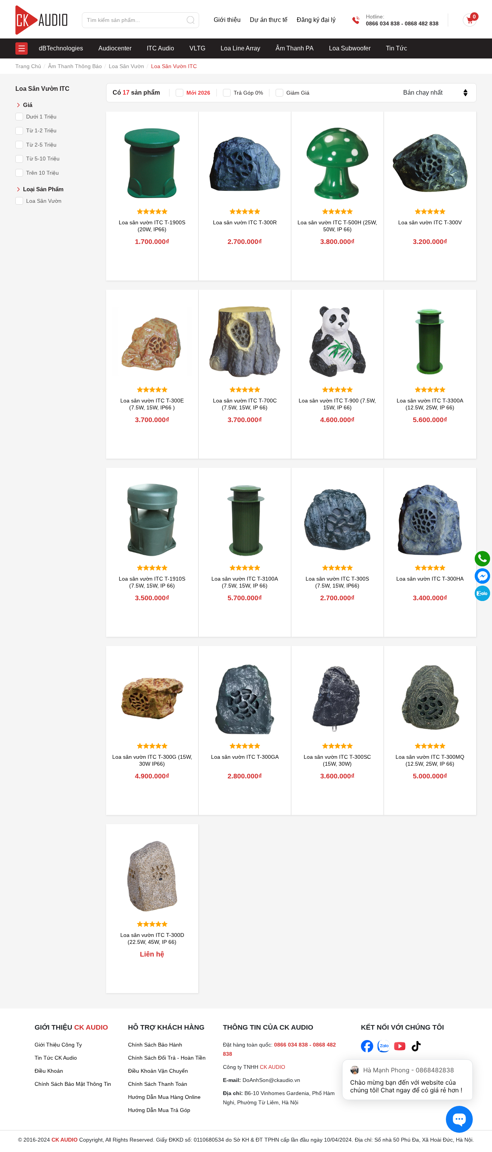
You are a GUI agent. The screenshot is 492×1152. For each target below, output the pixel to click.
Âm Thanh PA (295, 48)
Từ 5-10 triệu (43, 158)
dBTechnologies (61, 48)
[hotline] (482, 558)
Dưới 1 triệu (41, 117)
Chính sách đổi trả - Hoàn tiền (167, 1058)
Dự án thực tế (269, 20)
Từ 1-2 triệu (41, 130)
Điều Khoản (49, 1071)
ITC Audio (160, 48)
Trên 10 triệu (42, 173)
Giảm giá (297, 92)
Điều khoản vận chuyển (158, 1071)
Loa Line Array (240, 48)
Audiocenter (114, 48)
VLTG (197, 48)
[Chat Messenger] (482, 576)
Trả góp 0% (248, 92)
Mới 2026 (198, 92)
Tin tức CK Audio (56, 1058)
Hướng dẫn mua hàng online (164, 1097)
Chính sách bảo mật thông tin (73, 1084)
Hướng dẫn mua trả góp (159, 1110)
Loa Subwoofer (350, 48)
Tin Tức (396, 48)
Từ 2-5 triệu (41, 145)
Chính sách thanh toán (157, 1084)
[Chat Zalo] (482, 593)
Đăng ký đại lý (316, 20)
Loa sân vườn (44, 201)
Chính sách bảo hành (155, 1045)
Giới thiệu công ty (58, 1045)
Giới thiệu (227, 20)
